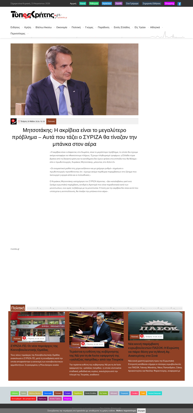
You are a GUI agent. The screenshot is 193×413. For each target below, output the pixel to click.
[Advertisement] (130, 15)
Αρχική (73, 3)
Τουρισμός (124, 393)
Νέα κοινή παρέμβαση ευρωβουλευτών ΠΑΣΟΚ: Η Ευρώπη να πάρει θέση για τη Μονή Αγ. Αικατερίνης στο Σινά (153, 350)
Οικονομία (61, 27)
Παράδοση (103, 27)
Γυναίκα (135, 393)
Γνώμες (89, 27)
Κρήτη (27, 27)
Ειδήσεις (15, 27)
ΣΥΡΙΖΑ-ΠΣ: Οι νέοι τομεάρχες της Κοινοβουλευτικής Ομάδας (34, 347)
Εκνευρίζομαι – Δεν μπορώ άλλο (23, 398)
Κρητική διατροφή (154, 393)
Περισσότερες (18, 33)
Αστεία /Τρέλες (55, 398)
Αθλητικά (155, 27)
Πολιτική (76, 27)
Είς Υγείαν (140, 27)
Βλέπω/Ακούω (44, 27)
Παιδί (143, 393)
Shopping (67, 398)
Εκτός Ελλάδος (122, 27)
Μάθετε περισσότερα (126, 411)
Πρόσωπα (42, 398)
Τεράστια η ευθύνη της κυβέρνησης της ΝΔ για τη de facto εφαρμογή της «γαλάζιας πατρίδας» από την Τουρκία (96, 355)
